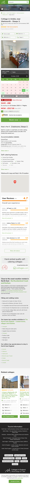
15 (20, 87)
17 (27, 87)
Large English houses (20, 455)
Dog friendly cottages (9, 458)
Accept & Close (15, 481)
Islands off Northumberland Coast (18, 292)
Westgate (4, 326)
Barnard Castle (5, 360)
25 (3, 93)
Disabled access (9, 455)
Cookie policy (24, 461)
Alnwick (4, 349)
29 (20, 93)
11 (3, 87)
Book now (14, 120)
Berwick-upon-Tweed (7, 356)
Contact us (6, 9)
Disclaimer (15, 464)
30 (23, 93)
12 (7, 87)
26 (7, 93)
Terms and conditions (8, 461)
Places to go (25, 9)
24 (27, 90)
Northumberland (5, 292)
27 (11, 93)
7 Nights (14, 72)
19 (7, 90)
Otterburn (4, 351)
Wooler (4, 358)
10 (27, 84)
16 (23, 87)
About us (18, 458)
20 (11, 90)
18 (3, 90)
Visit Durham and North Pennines (14, 290)
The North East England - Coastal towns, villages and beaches (14, 321)
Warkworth (11, 2)
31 (27, 93)
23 (23, 90)
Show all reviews (15, 251)
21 (15, 90)
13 (11, 87)
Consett (4, 362)
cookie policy (20, 478)
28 (15, 93)
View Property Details (8, 416)
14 (15, 87)
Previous (4, 54)
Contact (24, 458)
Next (26, 54)
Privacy (17, 461)
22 (20, 90)
